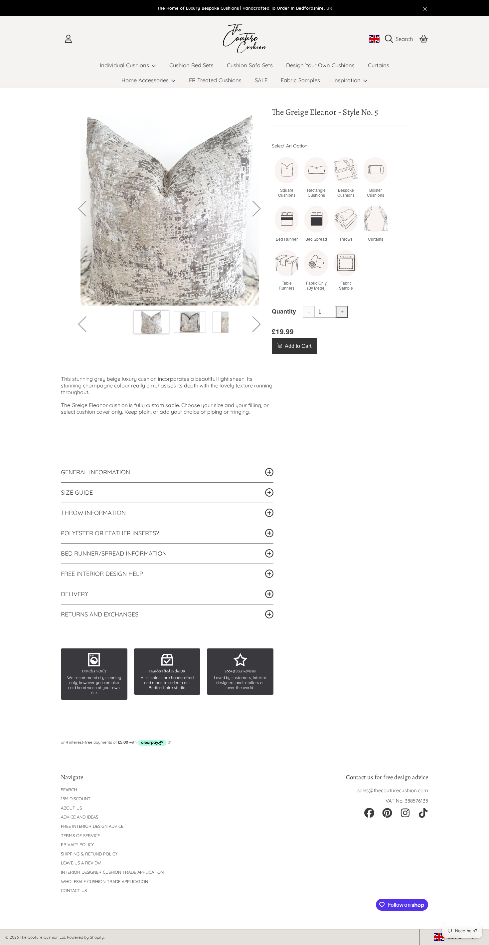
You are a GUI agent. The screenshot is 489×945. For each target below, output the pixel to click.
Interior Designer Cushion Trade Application (112, 872)
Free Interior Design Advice (92, 826)
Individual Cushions (125, 65)
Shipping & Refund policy (89, 853)
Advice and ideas (79, 817)
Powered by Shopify (85, 937)
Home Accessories (145, 80)
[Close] (425, 8)
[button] (400, 39)
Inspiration (347, 80)
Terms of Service (80, 835)
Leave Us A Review (81, 862)
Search (69, 789)
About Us (71, 808)
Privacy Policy (77, 844)
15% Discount (75, 798)
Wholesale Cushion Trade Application (104, 881)
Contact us (74, 890)
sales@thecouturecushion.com (392, 790)
